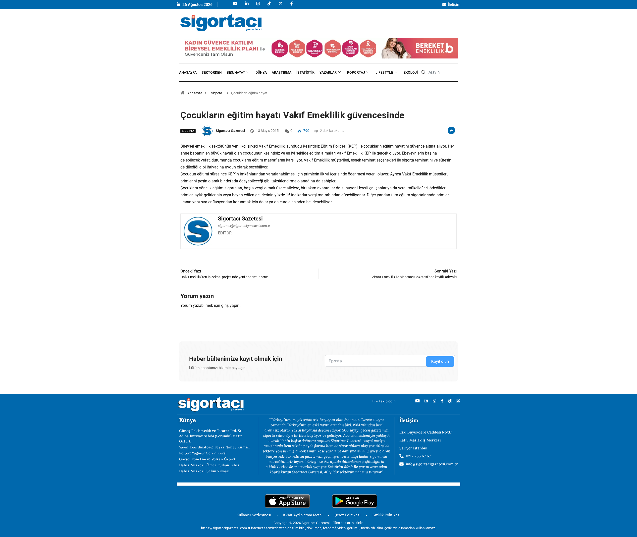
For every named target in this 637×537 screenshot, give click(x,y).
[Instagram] (258, 6)
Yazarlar (328, 72)
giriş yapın (230, 305)
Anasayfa (188, 72)
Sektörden (212, 72)
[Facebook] (291, 6)
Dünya (261, 72)
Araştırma (281, 72)
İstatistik (305, 72)
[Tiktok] (269, 6)
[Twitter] (458, 401)
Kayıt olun (440, 361)
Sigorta (216, 93)
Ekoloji (411, 72)
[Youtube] (234, 6)
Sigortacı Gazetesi (230, 131)
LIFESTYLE (384, 72)
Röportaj (356, 72)
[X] (280, 6)
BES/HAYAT (236, 72)
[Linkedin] (246, 6)
